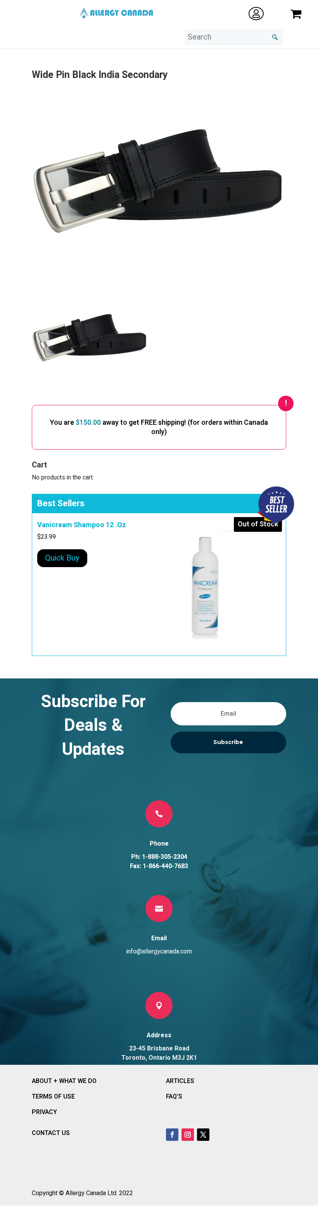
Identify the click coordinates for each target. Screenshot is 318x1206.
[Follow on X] (203, 1134)
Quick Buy (62, 558)
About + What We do (64, 1081)
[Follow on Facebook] (172, 1134)
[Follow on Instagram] (187, 1134)
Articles (180, 1081)
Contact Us (51, 1133)
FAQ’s (174, 1096)
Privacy (44, 1112)
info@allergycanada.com (159, 951)
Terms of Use (53, 1096)
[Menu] (114, 37)
